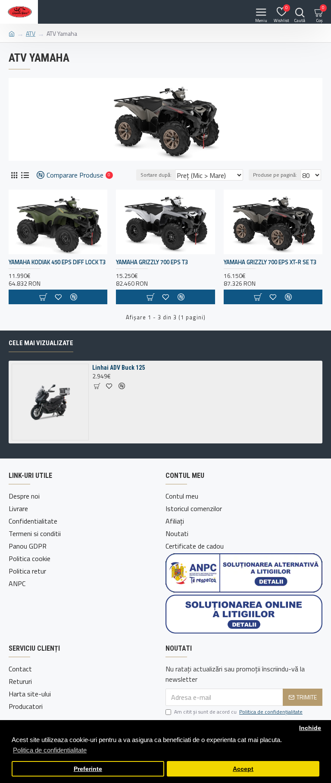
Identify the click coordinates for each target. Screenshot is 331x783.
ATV (30, 33)
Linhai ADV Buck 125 (118, 367)
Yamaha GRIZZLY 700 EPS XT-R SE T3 (270, 262)
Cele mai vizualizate (41, 343)
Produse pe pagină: (275, 175)
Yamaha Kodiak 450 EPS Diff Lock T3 (57, 262)
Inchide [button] (310, 728)
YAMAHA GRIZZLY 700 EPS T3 (152, 262)
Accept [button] (243, 769)
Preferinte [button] (88, 769)
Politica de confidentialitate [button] (50, 750)
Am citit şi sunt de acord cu (238, 712)
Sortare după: (156, 175)
